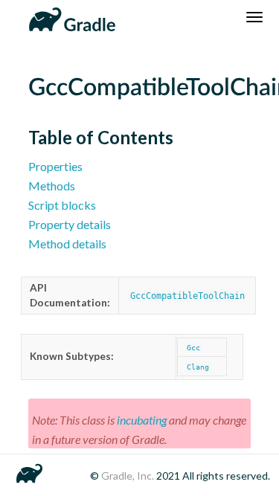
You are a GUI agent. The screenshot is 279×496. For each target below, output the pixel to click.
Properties (55, 166)
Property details (69, 224)
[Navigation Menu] (254, 17)
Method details (67, 243)
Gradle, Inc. (128, 475)
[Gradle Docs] (69, 17)
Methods (51, 185)
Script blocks (62, 205)
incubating (142, 420)
